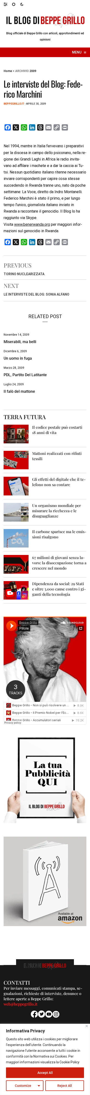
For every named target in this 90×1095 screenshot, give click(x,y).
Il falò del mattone (19, 391)
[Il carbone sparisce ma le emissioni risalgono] (16, 538)
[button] (8, 4)
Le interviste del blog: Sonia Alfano (36, 294)
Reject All (64, 1086)
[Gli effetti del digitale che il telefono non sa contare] (16, 485)
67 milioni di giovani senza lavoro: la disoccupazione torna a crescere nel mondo (59, 563)
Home (8, 71)
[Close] (87, 1026)
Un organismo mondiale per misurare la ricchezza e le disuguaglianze (56, 510)
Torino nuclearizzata (24, 274)
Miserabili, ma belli (20, 341)
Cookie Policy (69, 1062)
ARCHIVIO (22, 71)
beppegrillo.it (14, 103)
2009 (33, 71)
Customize (23, 1086)
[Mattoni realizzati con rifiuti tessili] (16, 460)
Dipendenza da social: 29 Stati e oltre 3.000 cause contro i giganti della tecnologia (59, 589)
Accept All (45, 1073)
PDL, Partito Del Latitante (25, 375)
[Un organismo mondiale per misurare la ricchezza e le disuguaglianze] (16, 512)
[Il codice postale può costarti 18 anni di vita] (16, 433)
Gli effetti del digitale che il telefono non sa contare (59, 482)
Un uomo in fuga (18, 358)
